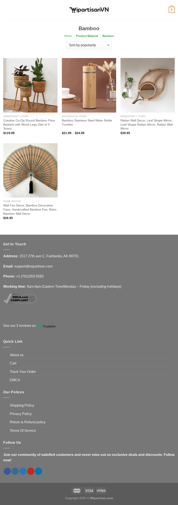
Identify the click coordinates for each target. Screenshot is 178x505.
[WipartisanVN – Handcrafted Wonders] (89, 10)
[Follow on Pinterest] (30, 471)
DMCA (15, 380)
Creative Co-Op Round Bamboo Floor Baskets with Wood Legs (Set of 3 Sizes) (29, 124)
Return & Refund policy (28, 422)
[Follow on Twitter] (22, 471)
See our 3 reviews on (19, 325)
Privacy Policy (21, 414)
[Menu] (12, 9)
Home (68, 36)
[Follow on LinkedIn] (38, 471)
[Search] (19, 10)
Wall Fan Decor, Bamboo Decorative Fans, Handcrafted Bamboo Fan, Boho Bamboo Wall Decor (29, 209)
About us (16, 355)
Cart (13, 363)
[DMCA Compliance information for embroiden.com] (20, 298)
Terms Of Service (23, 430)
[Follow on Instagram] (15, 471)
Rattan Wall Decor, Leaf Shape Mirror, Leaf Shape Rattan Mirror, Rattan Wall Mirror (146, 124)
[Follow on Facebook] (7, 471)
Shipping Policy (22, 405)
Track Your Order (23, 372)
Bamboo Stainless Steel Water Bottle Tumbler (87, 122)
